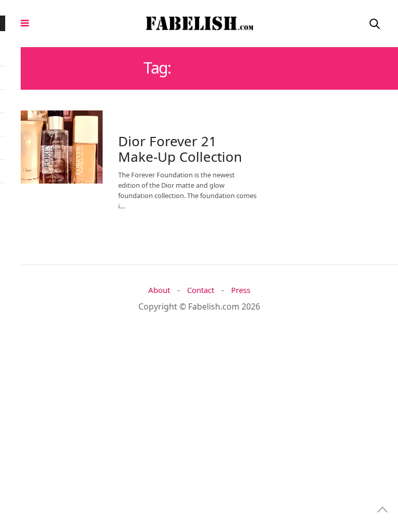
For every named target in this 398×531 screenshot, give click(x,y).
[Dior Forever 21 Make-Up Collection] (55, 147)
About (159, 290)
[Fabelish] (199, 23)
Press (240, 290)
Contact (200, 290)
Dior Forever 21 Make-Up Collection (180, 149)
